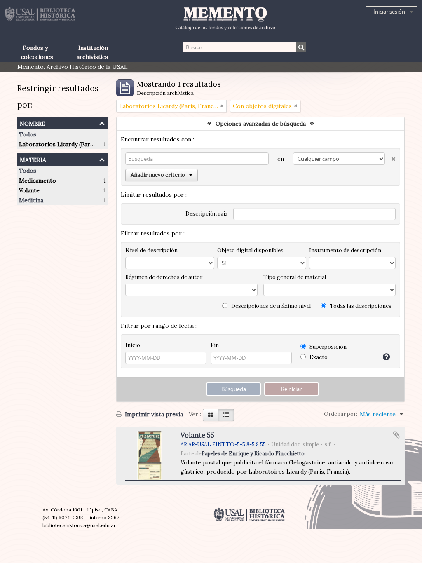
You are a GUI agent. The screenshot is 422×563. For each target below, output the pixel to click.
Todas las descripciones (360, 306)
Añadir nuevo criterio (158, 174)
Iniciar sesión (389, 11)
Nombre (32, 122)
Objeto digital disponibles (250, 250)
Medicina (31, 200)
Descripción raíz (206, 213)
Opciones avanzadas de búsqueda (261, 123)
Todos (27, 134)
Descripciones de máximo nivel (270, 306)
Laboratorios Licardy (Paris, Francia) (69, 144)
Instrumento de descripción (345, 250)
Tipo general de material (294, 277)
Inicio (132, 345)
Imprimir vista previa (153, 414)
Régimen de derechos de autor (163, 277)
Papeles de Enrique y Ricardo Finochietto (253, 453)
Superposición (327, 346)
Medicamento (37, 180)
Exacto (318, 357)
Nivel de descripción (151, 250)
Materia (33, 159)
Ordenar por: (340, 414)
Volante (29, 190)
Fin (215, 345)
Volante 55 (197, 435)
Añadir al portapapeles (396, 435)
